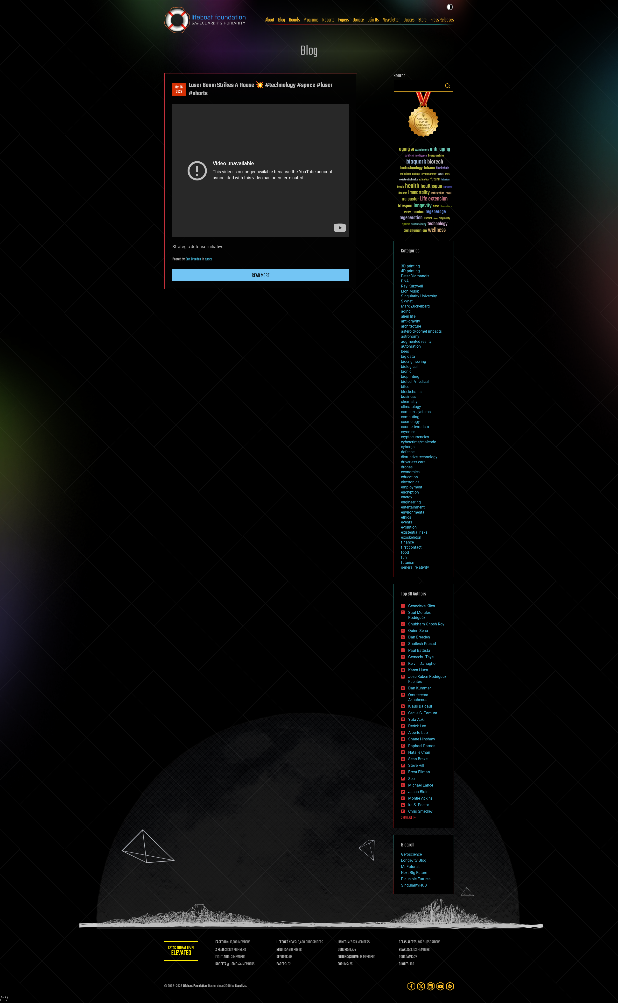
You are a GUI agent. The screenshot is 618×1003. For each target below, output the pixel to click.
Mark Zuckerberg (415, 306)
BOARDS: (404, 950)
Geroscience (411, 854)
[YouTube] (440, 986)
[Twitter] (421, 986)
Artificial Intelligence (416, 156)
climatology (411, 406)
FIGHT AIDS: (222, 957)
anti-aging (440, 149)
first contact (411, 547)
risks (436, 218)
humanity (447, 187)
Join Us (373, 20)
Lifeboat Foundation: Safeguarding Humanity (205, 20)
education (409, 477)
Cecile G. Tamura (422, 713)
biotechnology (411, 168)
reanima (418, 212)
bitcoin (429, 168)
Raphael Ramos (421, 746)
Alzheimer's (422, 150)
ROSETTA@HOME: (226, 964)
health (412, 186)
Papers (343, 20)
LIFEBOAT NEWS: (286, 942)
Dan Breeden (193, 259)
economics (410, 472)
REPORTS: (282, 957)
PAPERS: (281, 964)
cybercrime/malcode (418, 442)
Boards (294, 20)
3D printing (410, 266)
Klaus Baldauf (420, 706)
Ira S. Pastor (418, 804)
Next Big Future (414, 872)
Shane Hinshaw (421, 739)
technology (438, 224)
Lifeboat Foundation (195, 986)
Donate (358, 20)
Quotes (409, 20)
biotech (435, 162)
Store (422, 20)
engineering (411, 502)
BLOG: (279, 950)
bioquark (416, 161)
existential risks (408, 180)
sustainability (418, 224)
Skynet (407, 301)
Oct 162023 (179, 89)
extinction (424, 179)
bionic (406, 371)
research (428, 218)
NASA (436, 206)
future (435, 179)
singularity (444, 218)
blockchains (411, 391)
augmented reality (416, 341)
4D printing (410, 271)
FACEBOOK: (222, 942)
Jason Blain (418, 791)
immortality (419, 192)
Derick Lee (417, 726)
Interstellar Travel (441, 193)
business (408, 396)
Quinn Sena (418, 630)
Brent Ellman (419, 772)
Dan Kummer (419, 688)
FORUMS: (343, 964)
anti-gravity (410, 321)
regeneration (411, 218)
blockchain (442, 168)
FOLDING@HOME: (348, 957)
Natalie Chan (419, 752)
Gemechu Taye (421, 657)
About (269, 20)
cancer (416, 174)
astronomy (410, 336)
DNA (405, 281)
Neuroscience (446, 207)
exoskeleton (411, 537)
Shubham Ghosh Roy (426, 624)
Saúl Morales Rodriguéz (419, 615)
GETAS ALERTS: (408, 942)
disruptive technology (419, 457)
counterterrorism (415, 426)
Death (447, 174)
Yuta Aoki (416, 719)
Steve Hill (416, 765)
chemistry (409, 401)
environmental (413, 512)
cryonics (408, 432)
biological (409, 366)
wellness (437, 230)
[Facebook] (411, 986)
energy (406, 497)
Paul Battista (419, 650)
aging (404, 149)
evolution (409, 527)
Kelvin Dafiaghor (422, 663)
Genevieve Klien (421, 606)
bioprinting (410, 376)
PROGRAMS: (406, 957)
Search (447, 86)
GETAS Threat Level (181, 951)
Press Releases (442, 20)
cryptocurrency (428, 174)
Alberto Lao (418, 732)
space (208, 259)
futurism (445, 180)
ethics (406, 517)
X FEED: (220, 950)
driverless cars (413, 462)
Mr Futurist (410, 866)
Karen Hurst (418, 670)
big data (408, 356)
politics (407, 212)
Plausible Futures (415, 879)
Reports (328, 20)
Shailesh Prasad (422, 643)
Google (400, 187)
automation (411, 346)
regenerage (436, 212)
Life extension (434, 199)
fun (404, 557)
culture (440, 174)
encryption (410, 492)
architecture (411, 326)
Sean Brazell (418, 759)
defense (407, 452)
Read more (261, 276)
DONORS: (343, 950)
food (405, 552)
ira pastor (410, 199)
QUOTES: (404, 964)
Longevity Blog (413, 860)
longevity (423, 206)
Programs (311, 20)
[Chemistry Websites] (423, 115)
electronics (410, 482)
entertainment (413, 507)
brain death (405, 174)
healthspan (431, 186)
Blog (281, 20)
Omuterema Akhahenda (418, 697)
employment (411, 487)
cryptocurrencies (415, 437)
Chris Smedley (420, 811)
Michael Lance (420, 785)
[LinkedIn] (431, 986)
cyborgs (407, 446)
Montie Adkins (420, 798)
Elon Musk (410, 291)
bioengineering (413, 361)
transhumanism (415, 230)
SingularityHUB (414, 885)
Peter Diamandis (415, 276)
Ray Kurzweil (412, 286)
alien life (408, 316)
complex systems (416, 411)
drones (407, 467)
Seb (411, 778)
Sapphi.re (240, 986)
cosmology (410, 421)
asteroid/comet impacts (421, 331)
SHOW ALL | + (408, 818)
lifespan (405, 206)
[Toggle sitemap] (440, 7)
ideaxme (402, 193)
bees (405, 351)
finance (407, 542)
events (406, 522)
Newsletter (391, 20)
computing (410, 417)
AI (412, 150)
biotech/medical (415, 381)
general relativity (415, 567)
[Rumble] (450, 986)
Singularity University (419, 296)
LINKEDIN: (344, 942)
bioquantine (436, 155)
